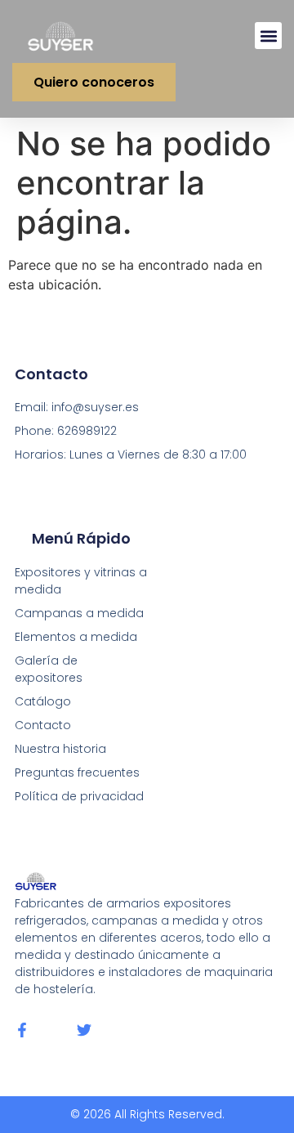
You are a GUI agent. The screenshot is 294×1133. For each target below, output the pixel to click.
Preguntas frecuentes (77, 772)
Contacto (43, 725)
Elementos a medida (76, 637)
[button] (268, 35)
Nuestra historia (60, 749)
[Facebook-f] (22, 1030)
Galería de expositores (48, 669)
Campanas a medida (79, 613)
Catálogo (43, 701)
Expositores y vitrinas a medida (81, 581)
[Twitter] (84, 1030)
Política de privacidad (79, 796)
